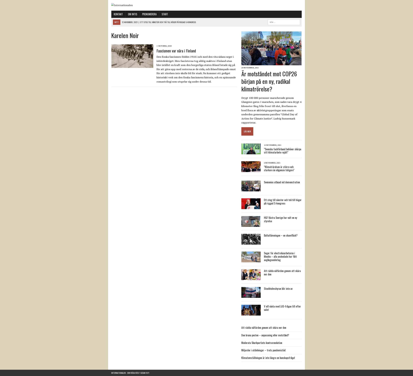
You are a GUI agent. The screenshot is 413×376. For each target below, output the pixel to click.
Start (165, 14)
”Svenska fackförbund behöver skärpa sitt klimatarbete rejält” (282, 150)
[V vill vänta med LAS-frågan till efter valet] (251, 313)
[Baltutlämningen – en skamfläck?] (251, 242)
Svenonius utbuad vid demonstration (282, 182)
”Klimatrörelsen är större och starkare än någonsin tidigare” (279, 168)
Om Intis (132, 14)
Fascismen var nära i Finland (176, 51)
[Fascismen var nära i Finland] (132, 65)
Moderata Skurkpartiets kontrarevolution (261, 343)
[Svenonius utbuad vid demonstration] (251, 189)
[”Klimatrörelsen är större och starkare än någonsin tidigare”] (251, 170)
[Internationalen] (206, 5)
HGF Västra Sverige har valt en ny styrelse (280, 219)
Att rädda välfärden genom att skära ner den (282, 272)
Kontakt (118, 14)
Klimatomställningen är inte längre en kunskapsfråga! (268, 358)
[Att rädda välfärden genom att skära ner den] (251, 278)
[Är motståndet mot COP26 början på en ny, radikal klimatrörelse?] (271, 63)
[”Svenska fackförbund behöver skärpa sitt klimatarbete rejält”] (251, 152)
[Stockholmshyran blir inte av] (251, 295)
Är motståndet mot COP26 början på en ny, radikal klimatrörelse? (269, 81)
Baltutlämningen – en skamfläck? (280, 235)
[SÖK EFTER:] (284, 22)
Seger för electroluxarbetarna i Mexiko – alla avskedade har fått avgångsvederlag (280, 256)
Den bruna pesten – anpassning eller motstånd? (265, 335)
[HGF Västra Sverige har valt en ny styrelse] (251, 225)
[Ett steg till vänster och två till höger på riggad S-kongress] (251, 207)
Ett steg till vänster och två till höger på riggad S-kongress (283, 201)
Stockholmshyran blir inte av (278, 289)
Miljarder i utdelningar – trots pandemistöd (263, 350)
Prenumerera (149, 14)
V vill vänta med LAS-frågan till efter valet (282, 308)
